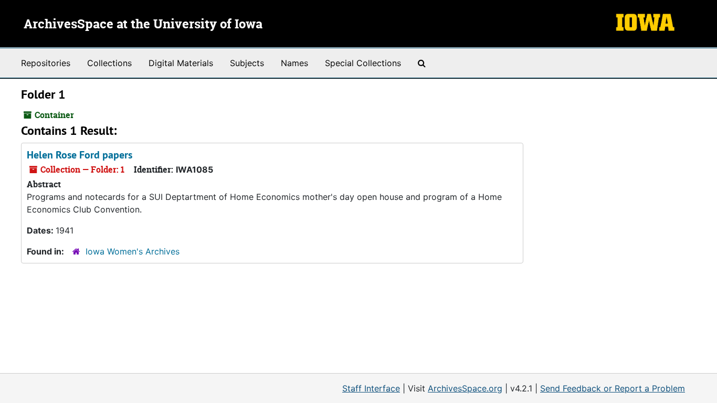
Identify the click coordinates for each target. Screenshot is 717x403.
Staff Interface (371, 388)
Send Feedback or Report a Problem (612, 388)
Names (294, 63)
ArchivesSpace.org (465, 388)
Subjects (247, 63)
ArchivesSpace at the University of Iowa (143, 25)
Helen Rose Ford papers (79, 155)
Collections (109, 63)
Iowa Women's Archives (133, 251)
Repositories (45, 63)
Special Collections (363, 63)
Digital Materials (181, 63)
